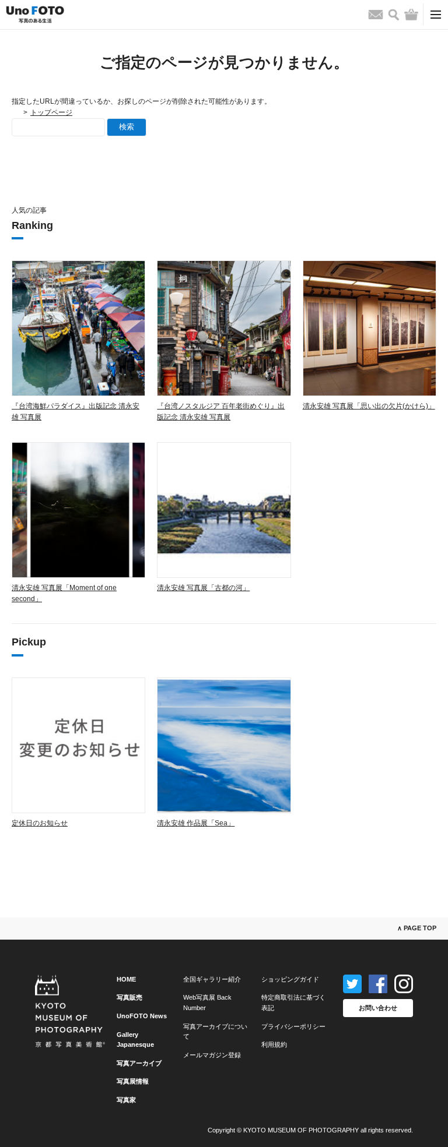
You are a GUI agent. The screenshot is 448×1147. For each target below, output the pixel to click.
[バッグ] (411, 14)
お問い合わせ (378, 1007)
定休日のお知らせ (40, 823)
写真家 (126, 1099)
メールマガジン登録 (212, 1054)
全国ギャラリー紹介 (212, 979)
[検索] (394, 15)
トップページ (51, 112)
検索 (126, 126)
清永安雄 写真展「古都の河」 (203, 588)
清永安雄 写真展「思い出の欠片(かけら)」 (369, 406)
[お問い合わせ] (375, 14)
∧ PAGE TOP (416, 927)
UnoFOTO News (142, 1015)
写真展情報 (133, 1081)
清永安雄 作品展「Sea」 (196, 823)
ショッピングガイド (290, 979)
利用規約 (274, 1044)
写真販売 (129, 997)
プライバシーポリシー (293, 1026)
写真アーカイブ (139, 1063)
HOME (126, 979)
